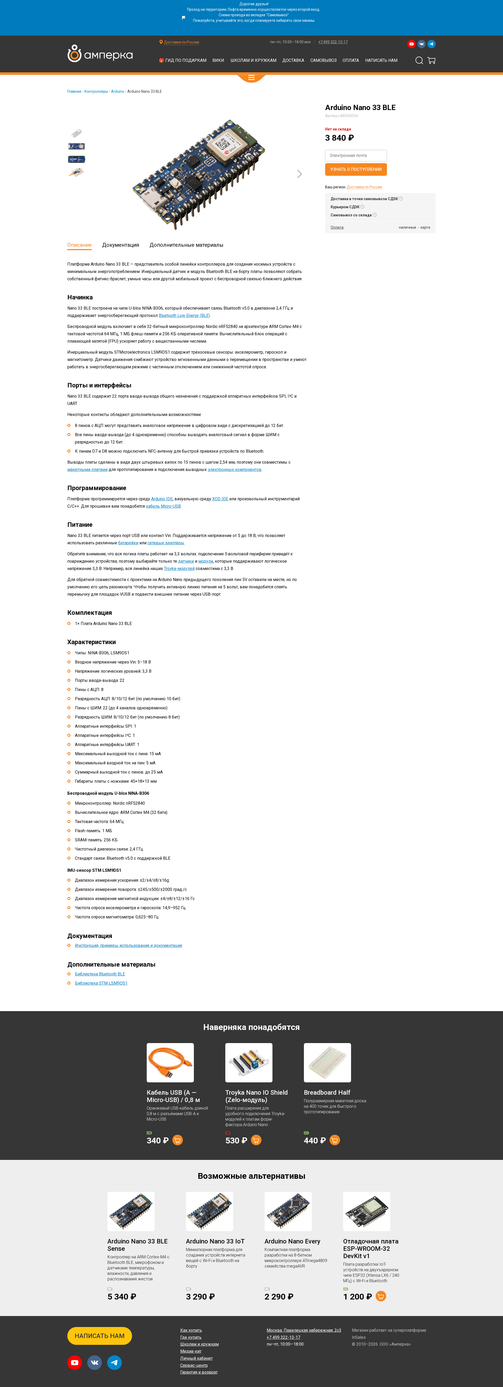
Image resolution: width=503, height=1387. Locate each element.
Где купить (190, 1337)
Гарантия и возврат (199, 1372)
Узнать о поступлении (356, 169)
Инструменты (292, 67)
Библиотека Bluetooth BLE (100, 974)
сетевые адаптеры (165, 542)
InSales (359, 1337)
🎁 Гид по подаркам (182, 60)
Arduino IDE (162, 498)
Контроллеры (185, 54)
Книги (325, 67)
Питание (257, 67)
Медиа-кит (190, 1351)
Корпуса (352, 67)
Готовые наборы (141, 54)
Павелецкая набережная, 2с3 (304, 1330)
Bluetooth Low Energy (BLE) (184, 315)
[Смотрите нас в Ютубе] (411, 44)
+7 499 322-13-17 (333, 42)
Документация (120, 245)
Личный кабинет (196, 1358)
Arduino (117, 91)
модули (205, 561)
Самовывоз (323, 60)
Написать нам (381, 60)
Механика (225, 67)
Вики (218, 60)
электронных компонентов (234, 469)
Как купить (191, 1330)
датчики (186, 561)
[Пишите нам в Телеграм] (431, 44)
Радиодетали (335, 54)
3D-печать (125, 67)
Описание (79, 245)
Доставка (293, 60)
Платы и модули (229, 54)
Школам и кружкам (253, 60)
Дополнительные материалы (186, 245)
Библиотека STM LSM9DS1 (101, 983)
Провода (193, 67)
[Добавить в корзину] (177, 1140)
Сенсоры (269, 54)
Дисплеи (300, 54)
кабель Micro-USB (163, 506)
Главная (74, 91)
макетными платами (87, 469)
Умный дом (160, 67)
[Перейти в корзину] (431, 60)
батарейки (128, 542)
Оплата (351, 60)
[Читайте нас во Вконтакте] (421, 44)
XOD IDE (220, 498)
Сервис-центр (194, 1365)
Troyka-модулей (179, 568)
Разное (381, 67)
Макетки (371, 54)
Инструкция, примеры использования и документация (128, 945)
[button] (251, 77)
